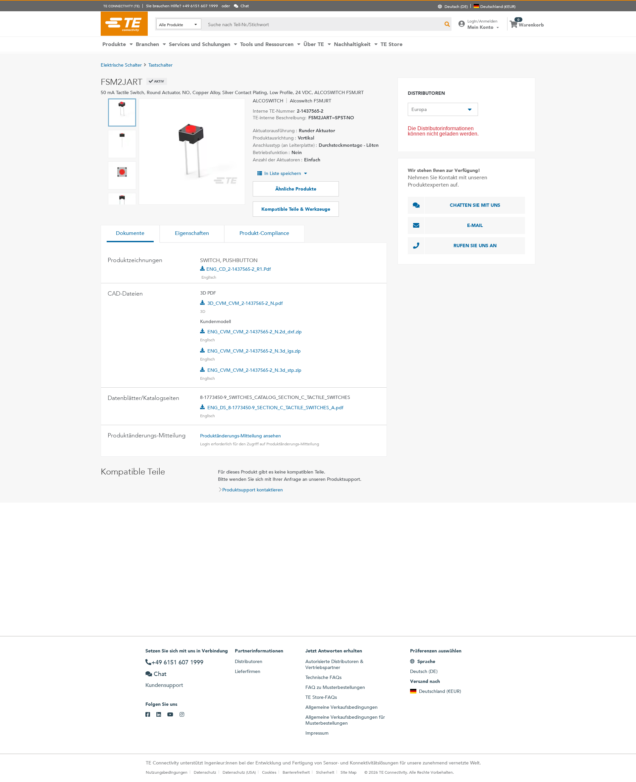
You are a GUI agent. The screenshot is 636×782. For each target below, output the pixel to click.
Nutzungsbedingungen (166, 772)
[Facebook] (150, 715)
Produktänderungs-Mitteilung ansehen (240, 436)
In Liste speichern (282, 173)
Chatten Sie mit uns (475, 205)
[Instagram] (185, 715)
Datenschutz (205, 772)
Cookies (269, 772)
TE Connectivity (124, 23)
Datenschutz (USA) (239, 772)
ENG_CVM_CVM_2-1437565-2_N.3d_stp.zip (254, 370)
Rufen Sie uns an (475, 246)
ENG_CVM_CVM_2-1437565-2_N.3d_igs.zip (254, 351)
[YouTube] (173, 715)
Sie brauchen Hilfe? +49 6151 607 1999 (182, 5)
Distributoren (248, 661)
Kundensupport (164, 685)
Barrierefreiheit (296, 772)
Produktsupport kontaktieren (252, 490)
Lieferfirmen (247, 671)
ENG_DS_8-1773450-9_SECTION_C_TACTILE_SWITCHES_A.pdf (275, 408)
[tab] (130, 234)
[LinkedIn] (161, 715)
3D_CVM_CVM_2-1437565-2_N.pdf (245, 303)
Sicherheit (325, 772)
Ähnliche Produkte (295, 189)
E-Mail (475, 225)
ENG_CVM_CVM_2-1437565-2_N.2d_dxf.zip (254, 332)
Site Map (348, 772)
